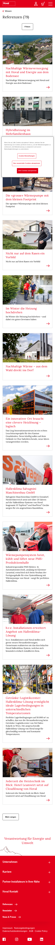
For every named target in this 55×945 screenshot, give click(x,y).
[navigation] (50, 4)
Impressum (8, 928)
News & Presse (9, 916)
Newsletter (7, 910)
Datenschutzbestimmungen (15, 931)
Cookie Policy (41, 931)
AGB (31, 931)
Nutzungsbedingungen (24, 928)
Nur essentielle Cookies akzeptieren (26, 163)
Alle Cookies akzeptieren (27, 170)
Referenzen (8, 904)
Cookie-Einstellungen (27, 156)
